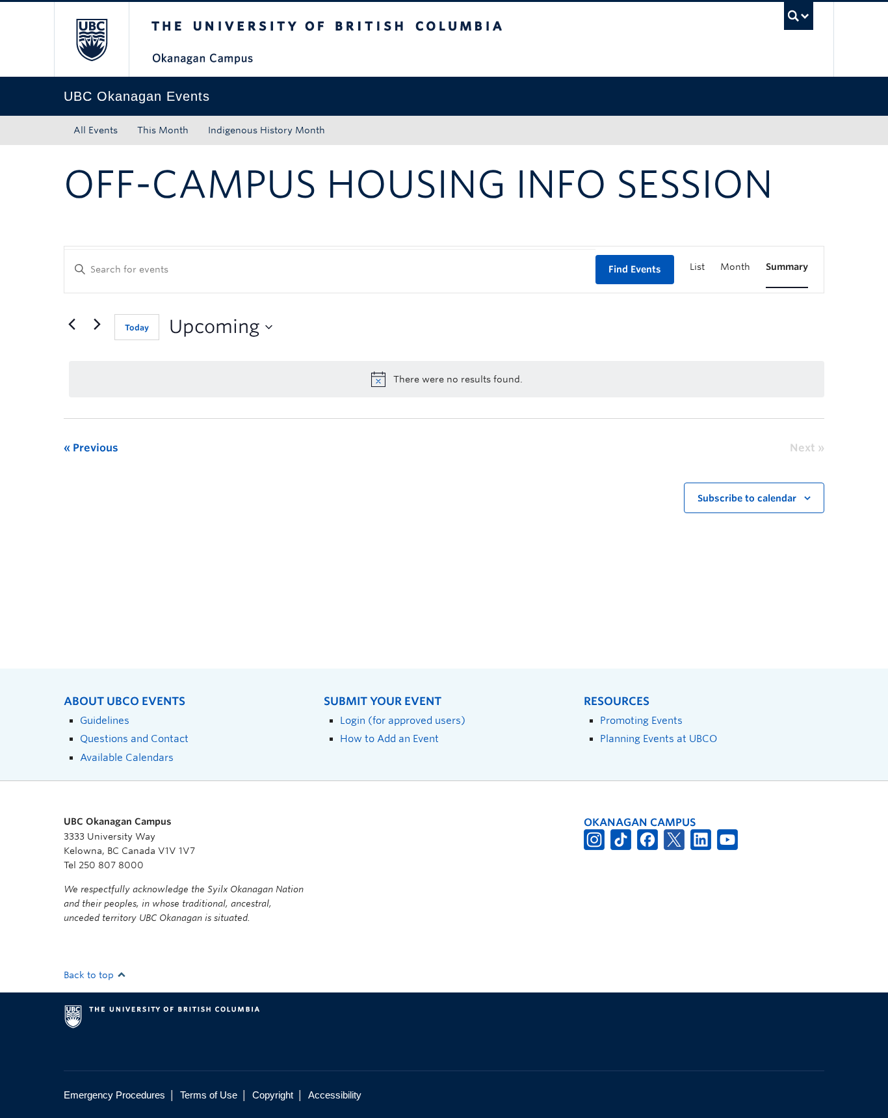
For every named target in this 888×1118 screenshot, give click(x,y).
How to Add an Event (389, 738)
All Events (95, 130)
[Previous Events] (71, 324)
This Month (163, 130)
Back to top (90, 975)
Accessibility (334, 1094)
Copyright (272, 1094)
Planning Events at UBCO (658, 738)
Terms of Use (208, 1094)
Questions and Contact (134, 738)
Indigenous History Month (266, 130)
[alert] (446, 379)
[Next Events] (97, 324)
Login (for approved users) (402, 720)
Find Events (634, 269)
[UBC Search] (798, 16)
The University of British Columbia (91, 39)
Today (137, 327)
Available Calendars (127, 757)
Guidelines (104, 720)
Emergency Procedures (114, 1094)
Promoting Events (641, 720)
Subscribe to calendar (747, 498)
